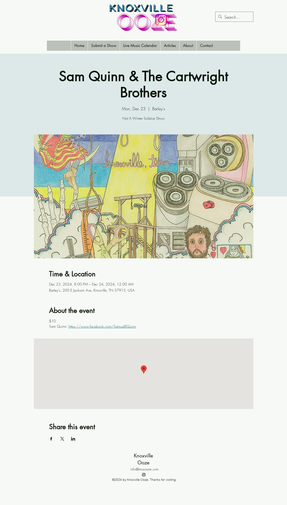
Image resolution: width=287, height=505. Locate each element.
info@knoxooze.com (144, 469)
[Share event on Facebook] (51, 439)
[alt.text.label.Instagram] (143, 474)
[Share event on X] (62, 439)
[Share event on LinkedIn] (73, 439)
